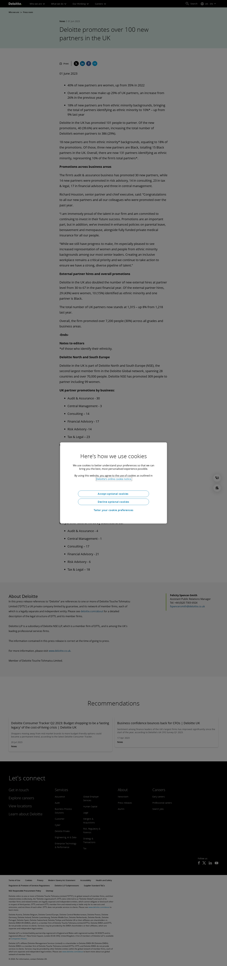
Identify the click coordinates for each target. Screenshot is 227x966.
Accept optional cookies (113, 493)
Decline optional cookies (113, 502)
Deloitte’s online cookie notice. (114, 479)
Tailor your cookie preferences (113, 510)
